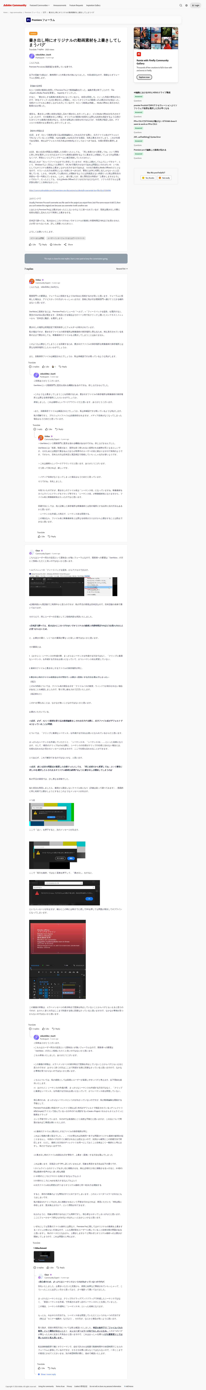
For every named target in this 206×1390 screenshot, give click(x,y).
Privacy (69, 1386)
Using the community (46, 1386)
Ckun (38, 550)
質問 (44, 12)
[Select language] (186, 5)
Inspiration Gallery (93, 5)
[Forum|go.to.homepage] (14, 5)
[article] (76, 323)
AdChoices (129, 1386)
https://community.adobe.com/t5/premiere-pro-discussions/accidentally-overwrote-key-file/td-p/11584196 (70, 190)
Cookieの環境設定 (80, 1386)
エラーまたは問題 (37, 238)
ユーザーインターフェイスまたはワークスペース (66, 238)
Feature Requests (76, 5)
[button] (195, 5)
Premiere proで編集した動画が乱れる (150, 150)
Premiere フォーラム (32, 12)
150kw (38, 280)
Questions (138, 100)
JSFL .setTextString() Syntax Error (147, 137)
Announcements (59, 5)
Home (5, 12)
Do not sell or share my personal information (105, 1386)
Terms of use (60, 1386)
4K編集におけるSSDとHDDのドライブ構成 (152, 92)
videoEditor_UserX (43, 54)
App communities (16, 12)
